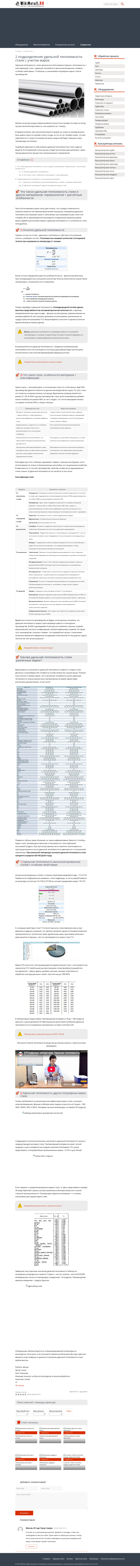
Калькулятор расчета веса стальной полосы (42, 1206)
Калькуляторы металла (65, 44)
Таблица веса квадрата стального (47, 1464)
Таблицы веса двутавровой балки (48, 1437)
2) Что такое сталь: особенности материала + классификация (43, 175)
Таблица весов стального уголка (23, 1437)
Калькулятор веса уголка (105, 153)
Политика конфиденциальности (113, 1559)
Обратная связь (81, 1559)
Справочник (85, 44)
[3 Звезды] (21, 1394)
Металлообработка (41, 44)
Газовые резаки (101, 120)
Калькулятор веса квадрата (106, 174)
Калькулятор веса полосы (105, 167)
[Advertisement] (70, 26)
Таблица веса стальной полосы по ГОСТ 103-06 (44, 1034)
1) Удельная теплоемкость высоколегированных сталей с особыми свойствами (50, 182)
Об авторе (19, 1385)
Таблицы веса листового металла (23, 1464)
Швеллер (98, 80)
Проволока (99, 84)
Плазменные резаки (103, 113)
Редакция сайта (58, 1559)
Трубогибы (99, 106)
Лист (97, 66)
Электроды (99, 99)
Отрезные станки (102, 110)
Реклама (70, 1559)
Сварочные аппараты (103, 96)
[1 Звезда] (16, 1394)
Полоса (98, 73)
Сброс (69, 1411)
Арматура (99, 70)
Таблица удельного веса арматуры (71, 1437)
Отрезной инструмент (104, 103)
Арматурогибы (101, 131)
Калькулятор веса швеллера (106, 164)
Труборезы (99, 127)
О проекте (46, 1559)
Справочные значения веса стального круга (43, 362)
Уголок (98, 77)
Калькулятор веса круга (104, 178)
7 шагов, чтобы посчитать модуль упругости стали (72, 1464)
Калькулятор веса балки (105, 160)
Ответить (31, 1547)
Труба (97, 63)
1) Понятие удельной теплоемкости (33, 172)
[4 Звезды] (23, 1394)
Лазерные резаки (102, 124)
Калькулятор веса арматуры (106, 157)
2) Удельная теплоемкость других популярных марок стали (42, 185)
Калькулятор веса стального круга (38, 648)
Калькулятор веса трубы (105, 150)
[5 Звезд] (25, 1394)
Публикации (93, 1559)
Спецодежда (100, 134)
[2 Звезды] (19, 1394)
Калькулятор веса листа (104, 171)
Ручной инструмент (103, 138)
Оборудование (21, 44)
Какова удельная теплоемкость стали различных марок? (37, 179)
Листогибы (99, 117)
